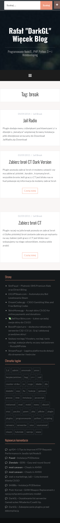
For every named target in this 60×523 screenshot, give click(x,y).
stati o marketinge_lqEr (21, 476)
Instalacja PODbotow (28, 457)
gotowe (42, 391)
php (33, 411)
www (38, 432)
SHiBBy (13, 485)
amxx (36, 370)
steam (9, 432)
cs (24, 384)
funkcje (31, 391)
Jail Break (37, 114)
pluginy (9, 418)
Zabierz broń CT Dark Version (30, 162)
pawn (25, 411)
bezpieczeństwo (13, 377)
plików (41, 411)
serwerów (21, 425)
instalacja (27, 397)
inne (18, 397)
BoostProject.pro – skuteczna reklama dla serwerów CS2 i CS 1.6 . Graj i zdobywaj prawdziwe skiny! (29, 330)
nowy (36, 404)
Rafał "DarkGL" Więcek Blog (30, 34)
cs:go (30, 384)
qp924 (12, 449)
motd (28, 404)
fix (24, 391)
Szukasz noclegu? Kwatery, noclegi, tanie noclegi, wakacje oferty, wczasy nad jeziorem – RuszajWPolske (31, 342)
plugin (50, 411)
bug (26, 377)
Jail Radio (30, 120)
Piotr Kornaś (15, 489)
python (37, 418)
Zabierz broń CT (30, 222)
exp (18, 391)
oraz (8, 411)
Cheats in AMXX (33, 467)
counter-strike (13, 384)
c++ (33, 377)
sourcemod (42, 425)
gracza (9, 397)
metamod (10, 404)
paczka (16, 411)
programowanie (23, 418)
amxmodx (26, 370)
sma (32, 425)
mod (20, 404)
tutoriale (19, 432)
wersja (29, 432)
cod (39, 377)
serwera (10, 425)
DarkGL (13, 498)
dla (46, 384)
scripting (48, 418)
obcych (45, 404)
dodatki (9, 391)
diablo (39, 384)
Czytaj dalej (30, 190)
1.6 (7, 370)
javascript (39, 397)
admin (15, 370)
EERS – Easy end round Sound (35, 462)
